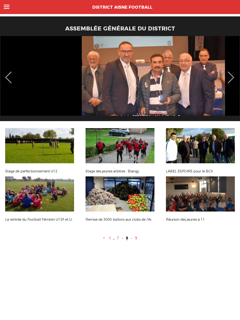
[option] (120, 80)
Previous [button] (8, 74)
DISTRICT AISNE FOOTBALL (122, 7)
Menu (6, 7)
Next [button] (231, 74)
